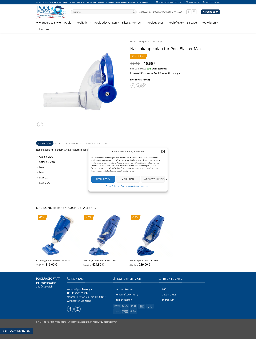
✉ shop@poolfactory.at (80, 289)
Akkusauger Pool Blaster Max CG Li (100, 260)
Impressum (145, 186)
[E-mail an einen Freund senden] (138, 85)
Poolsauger (157, 41)
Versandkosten (159, 68)
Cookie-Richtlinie (113, 186)
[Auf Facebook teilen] (133, 85)
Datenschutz (169, 294)
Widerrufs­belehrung (127, 294)
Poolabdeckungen (105, 22)
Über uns (43, 29)
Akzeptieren (103, 179)
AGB (164, 289)
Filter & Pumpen (132, 22)
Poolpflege (175, 22)
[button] (163, 151)
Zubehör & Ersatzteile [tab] (95, 143)
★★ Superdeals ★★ (48, 22)
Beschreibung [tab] (45, 143)
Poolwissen (209, 22)
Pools (67, 22)
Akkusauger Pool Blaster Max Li (144, 260)
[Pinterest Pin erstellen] (143, 85)
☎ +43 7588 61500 (77, 293)
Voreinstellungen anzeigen (154, 179)
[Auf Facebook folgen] (188, 11)
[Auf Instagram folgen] (194, 11)
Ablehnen (128, 179)
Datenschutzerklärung (130, 186)
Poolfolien (82, 22)
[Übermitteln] (134, 12)
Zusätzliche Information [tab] (68, 143)
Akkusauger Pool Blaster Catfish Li (53, 260)
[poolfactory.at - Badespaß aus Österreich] (51, 12)
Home (133, 41)
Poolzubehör (155, 22)
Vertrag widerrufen (16, 330)
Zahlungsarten (124, 299)
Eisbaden (192, 22)
